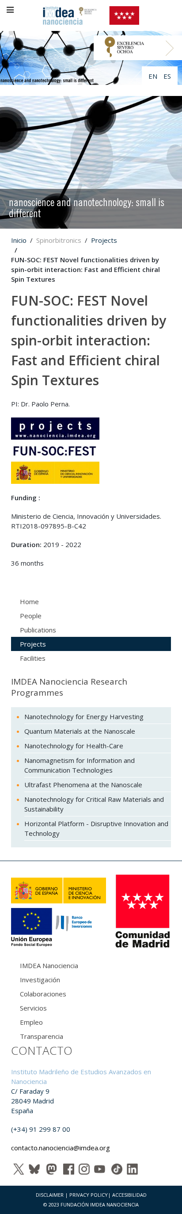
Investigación (40, 979)
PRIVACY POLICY (88, 1194)
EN (153, 76)
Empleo (31, 1022)
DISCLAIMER (50, 1194)
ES (167, 76)
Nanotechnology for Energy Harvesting (84, 716)
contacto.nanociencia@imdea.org (60, 1147)
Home (29, 601)
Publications (38, 629)
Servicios (33, 1007)
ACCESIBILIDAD (129, 1194)
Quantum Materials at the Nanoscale (79, 731)
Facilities (33, 658)
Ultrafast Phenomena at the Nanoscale (83, 784)
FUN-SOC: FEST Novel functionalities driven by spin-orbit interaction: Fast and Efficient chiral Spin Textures (88, 340)
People (31, 615)
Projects (104, 240)
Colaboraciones (43, 993)
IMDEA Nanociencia (49, 965)
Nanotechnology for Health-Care (73, 745)
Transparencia (41, 1036)
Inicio (19, 240)
